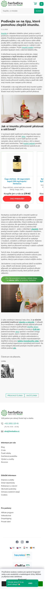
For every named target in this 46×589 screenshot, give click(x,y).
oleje (17, 332)
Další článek (31, 395)
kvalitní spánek (29, 143)
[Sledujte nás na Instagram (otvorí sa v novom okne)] (22, 542)
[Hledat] (30, 3)
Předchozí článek (15, 395)
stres (23, 136)
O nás (3, 450)
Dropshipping (6, 518)
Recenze (4, 462)
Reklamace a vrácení (9, 486)
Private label (6, 522)
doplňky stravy (32, 327)
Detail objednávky (8, 483)
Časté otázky (6, 453)
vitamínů (34, 229)
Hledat (39, 11)
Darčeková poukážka (9, 456)
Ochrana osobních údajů (10, 492)
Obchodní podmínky (8, 489)
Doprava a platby (7, 480)
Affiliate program (7, 512)
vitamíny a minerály (26, 322)
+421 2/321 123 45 (11, 423)
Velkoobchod (6, 515)
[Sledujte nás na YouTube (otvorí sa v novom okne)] (27, 542)
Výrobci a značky (7, 459)
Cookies (4, 495)
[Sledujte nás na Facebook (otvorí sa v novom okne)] (17, 542)
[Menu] (41, 4)
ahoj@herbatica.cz (11, 431)
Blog (3, 447)
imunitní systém (27, 47)
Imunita (4, 33)
